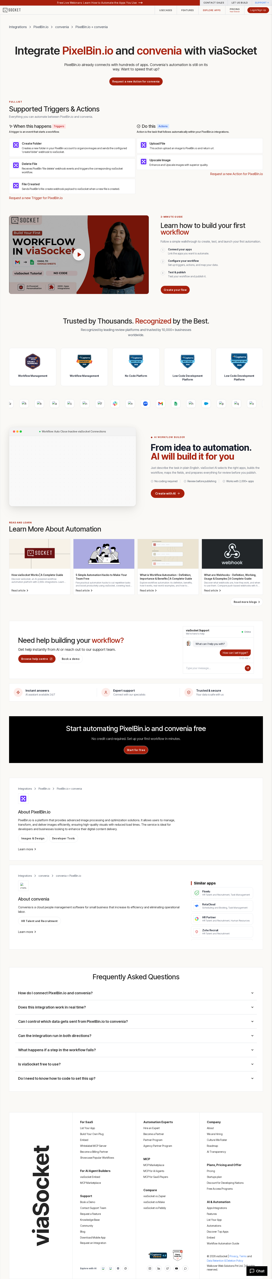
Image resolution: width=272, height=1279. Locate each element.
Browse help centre (34, 658)
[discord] (185, 1268)
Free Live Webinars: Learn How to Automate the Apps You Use (97, 2)
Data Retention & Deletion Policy (225, 1260)
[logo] (14, 10)
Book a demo (71, 658)
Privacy (234, 1256)
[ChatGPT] (103, 1268)
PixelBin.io (40, 27)
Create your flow (175, 289)
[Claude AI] (111, 1268)
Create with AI (165, 493)
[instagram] (150, 1268)
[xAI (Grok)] (125, 1268)
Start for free (136, 750)
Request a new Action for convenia (136, 81)
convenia (62, 27)
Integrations (18, 27)
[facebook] (159, 1268)
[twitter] (168, 1268)
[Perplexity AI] (118, 1268)
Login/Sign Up (258, 10)
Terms (242, 1256)
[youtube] (176, 1268)
